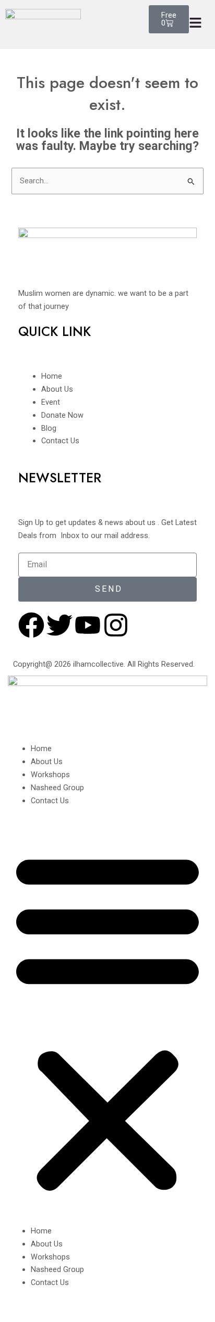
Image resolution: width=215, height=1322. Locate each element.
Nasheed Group (57, 787)
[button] (107, 1021)
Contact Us (50, 800)
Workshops (50, 774)
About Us (47, 761)
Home (41, 748)
